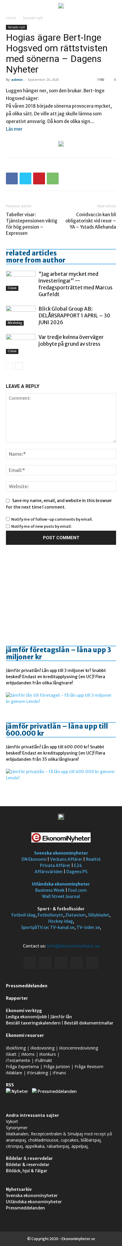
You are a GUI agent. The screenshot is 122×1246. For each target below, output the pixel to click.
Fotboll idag (24, 915)
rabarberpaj (58, 1146)
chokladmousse (43, 1140)
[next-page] (19, 366)
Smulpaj (75, 1134)
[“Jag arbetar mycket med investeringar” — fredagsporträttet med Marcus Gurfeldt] (21, 281)
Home (11, 17)
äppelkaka (34, 1146)
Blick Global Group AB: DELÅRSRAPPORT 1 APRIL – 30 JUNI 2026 (74, 316)
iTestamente (18, 1060)
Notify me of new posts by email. (41, 526)
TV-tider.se (88, 927)
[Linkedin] (45, 963)
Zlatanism (75, 915)
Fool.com (77, 890)
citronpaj (14, 1146)
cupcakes (69, 1140)
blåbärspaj (91, 1140)
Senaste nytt (33, 17)
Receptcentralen (46, 1134)
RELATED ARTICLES (31, 253)
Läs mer (14, 129)
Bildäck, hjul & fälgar (26, 1170)
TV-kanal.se (62, 927)
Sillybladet (98, 915)
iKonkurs (47, 1054)
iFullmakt (43, 1060)
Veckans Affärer (66, 859)
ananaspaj (16, 1140)
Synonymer (17, 1127)
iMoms (28, 1054)
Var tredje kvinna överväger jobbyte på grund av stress (71, 340)
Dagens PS (76, 871)
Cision (12, 288)
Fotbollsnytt (50, 915)
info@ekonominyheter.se (73, 946)
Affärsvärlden (49, 871)
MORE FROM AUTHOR (35, 260)
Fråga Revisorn (89, 1066)
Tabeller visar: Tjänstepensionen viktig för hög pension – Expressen (31, 224)
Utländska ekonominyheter (61, 884)
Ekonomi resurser (25, 1035)
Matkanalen (17, 1134)
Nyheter (20, 1091)
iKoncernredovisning (78, 1048)
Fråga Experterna (22, 1066)
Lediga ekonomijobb (26, 1016)
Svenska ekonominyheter (61, 853)
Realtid (93, 859)
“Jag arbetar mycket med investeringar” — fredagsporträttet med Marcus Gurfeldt (75, 284)
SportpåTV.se (34, 927)
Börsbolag (15, 323)
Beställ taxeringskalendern (33, 1023)
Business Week (50, 890)
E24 (78, 865)
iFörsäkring (37, 1073)
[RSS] (61, 963)
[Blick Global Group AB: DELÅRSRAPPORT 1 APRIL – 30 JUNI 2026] (21, 316)
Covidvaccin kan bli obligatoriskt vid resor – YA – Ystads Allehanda (90, 221)
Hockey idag (60, 921)
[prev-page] (9, 366)
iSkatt (11, 1054)
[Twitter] (25, 178)
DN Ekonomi (34, 859)
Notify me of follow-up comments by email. (52, 519)
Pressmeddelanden (26, 985)
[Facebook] (12, 178)
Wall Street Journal (61, 896)
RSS (10, 1085)
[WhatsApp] (53, 178)
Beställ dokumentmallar (88, 1023)
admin (17, 79)
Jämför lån (61, 1016)
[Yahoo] (92, 963)
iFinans (59, 1073)
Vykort (12, 1121)
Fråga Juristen (57, 1066)
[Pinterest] (39, 178)
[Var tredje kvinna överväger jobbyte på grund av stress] (21, 344)
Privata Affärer (55, 865)
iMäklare (14, 1073)
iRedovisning (42, 1048)
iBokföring (16, 1048)
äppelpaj (79, 1146)
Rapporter (17, 998)
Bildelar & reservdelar (27, 1164)
